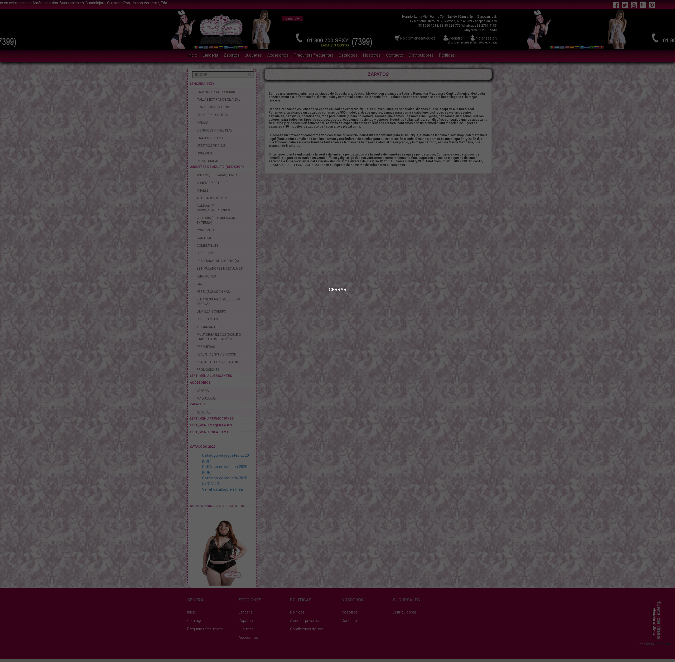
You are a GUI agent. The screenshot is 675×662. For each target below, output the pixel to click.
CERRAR (337, 289)
